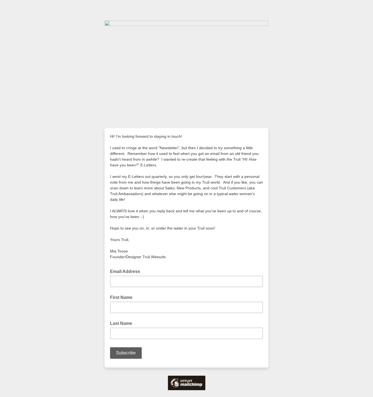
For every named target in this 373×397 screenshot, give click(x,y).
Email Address (126, 271)
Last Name (121, 323)
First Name (121, 297)
